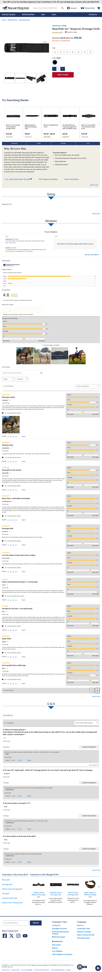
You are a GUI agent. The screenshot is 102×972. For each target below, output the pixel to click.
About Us (80, 925)
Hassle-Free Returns (71, 179)
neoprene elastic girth (9, 898)
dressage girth (7, 884)
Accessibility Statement (58, 970)
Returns (55, 948)
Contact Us (56, 925)
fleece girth (6, 880)
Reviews (63, 143)
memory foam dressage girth (12, 889)
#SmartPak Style (83, 938)
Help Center (56, 945)
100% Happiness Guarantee (48, 179)
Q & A (87, 143)
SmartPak (56, 26)
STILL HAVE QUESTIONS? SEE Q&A (17, 179)
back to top (94, 185)
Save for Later (72, 32)
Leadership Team (83, 929)
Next (99, 887)
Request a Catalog (84, 932)
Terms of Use (6, 970)
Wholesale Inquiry (58, 937)
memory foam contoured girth (12, 903)
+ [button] (62, 69)
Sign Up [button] (36, 923)
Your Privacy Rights (26, 970)
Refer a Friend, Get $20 (85, 935)
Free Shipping (57, 951)
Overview (14, 143)
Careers (68, 970)
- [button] (54, 69)
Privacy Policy (15, 970)
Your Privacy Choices (43, 970)
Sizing (39, 143)
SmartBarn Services (59, 929)
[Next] (99, 123)
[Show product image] (25, 48)
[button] (62, 8)
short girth (5, 893)
